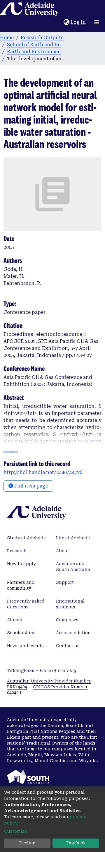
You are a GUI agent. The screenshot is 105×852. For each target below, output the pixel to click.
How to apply (21, 563)
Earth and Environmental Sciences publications (36, 51)
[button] (66, 22)
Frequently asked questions (26, 604)
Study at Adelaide (26, 538)
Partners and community (21, 585)
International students (70, 604)
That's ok (76, 843)
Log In (78, 22)
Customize (15, 831)
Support (65, 582)
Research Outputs (42, 37)
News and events (25, 645)
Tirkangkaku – (41, 670)
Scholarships (21, 632)
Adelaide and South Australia (73, 566)
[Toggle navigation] (97, 22)
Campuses (67, 619)
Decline (27, 843)
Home (7, 37)
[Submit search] (59, 22)
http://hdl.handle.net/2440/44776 (43, 472)
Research (17, 550)
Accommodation (73, 632)
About (62, 550)
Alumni (14, 619)
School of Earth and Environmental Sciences (36, 44)
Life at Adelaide (73, 538)
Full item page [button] (30, 486)
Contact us (68, 645)
